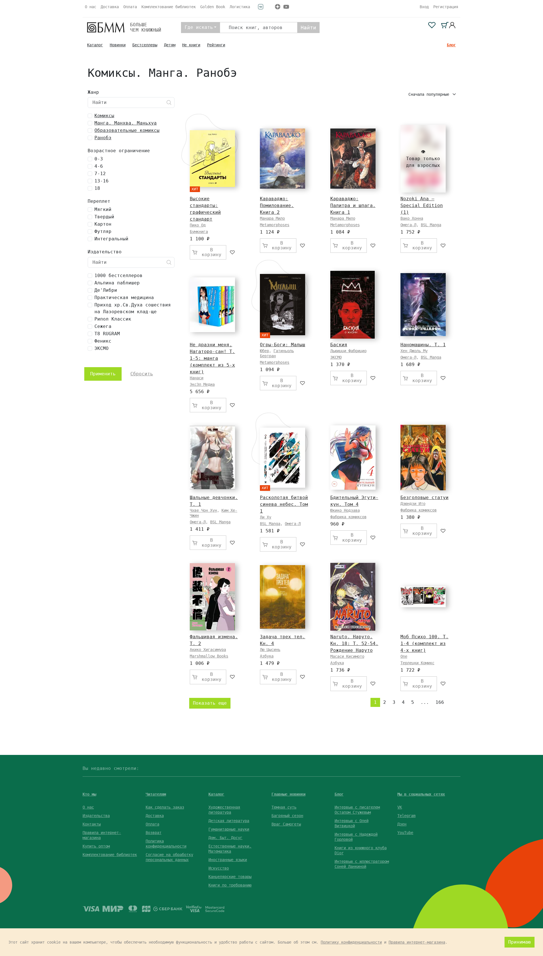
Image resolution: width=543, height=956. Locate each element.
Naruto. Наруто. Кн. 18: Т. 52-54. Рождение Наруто (354, 643)
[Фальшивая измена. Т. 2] (212, 596)
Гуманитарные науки (228, 829)
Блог (451, 45)
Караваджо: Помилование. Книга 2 (277, 205)
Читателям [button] (156, 794)
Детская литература (228, 820)
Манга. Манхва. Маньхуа (125, 123)
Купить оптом (96, 846)
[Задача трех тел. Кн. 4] (282, 597)
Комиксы (104, 115)
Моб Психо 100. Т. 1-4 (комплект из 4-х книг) (424, 643)
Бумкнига (199, 231)
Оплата (130, 7)
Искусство (218, 868)
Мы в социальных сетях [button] (421, 794)
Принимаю (519, 942)
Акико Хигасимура (208, 649)
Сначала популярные (429, 94)
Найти (308, 28)
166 (440, 702)
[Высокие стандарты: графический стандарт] (212, 158)
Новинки (118, 45)
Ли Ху (265, 517)
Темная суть (284, 807)
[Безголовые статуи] (423, 457)
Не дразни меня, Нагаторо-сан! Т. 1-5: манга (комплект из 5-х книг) (212, 358)
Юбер (264, 351)
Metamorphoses (274, 225)
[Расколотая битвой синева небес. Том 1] (282, 458)
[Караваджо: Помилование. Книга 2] (282, 159)
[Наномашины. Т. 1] (423, 304)
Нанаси (196, 378)
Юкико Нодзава (345, 510)
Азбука (266, 656)
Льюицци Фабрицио (348, 351)
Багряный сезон (287, 815)
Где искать (199, 27)
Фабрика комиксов (348, 517)
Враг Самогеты (286, 824)
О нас (90, 7)
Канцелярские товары (229, 876)
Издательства (96, 815)
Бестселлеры (144, 45)
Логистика (240, 7)
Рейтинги (216, 45)
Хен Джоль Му (414, 351)
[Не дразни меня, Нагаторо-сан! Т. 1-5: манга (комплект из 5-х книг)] (212, 304)
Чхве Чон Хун (203, 510)
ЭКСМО (336, 357)
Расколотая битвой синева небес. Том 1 (284, 504)
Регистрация (445, 7)
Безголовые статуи (424, 497)
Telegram (406, 815)
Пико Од (198, 225)
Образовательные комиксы (127, 130)
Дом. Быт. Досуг (225, 837)
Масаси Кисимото (347, 656)
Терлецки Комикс (417, 663)
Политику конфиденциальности (351, 942)
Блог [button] (339, 794)
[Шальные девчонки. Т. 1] (212, 457)
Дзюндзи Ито (412, 503)
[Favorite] (232, 252)
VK (399, 807)
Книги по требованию (229, 885)
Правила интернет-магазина (417, 942)
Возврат (153, 832)
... (425, 702)
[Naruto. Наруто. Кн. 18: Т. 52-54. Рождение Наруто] (352, 597)
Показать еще (210, 703)
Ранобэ (102, 137)
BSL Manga (431, 225)
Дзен (401, 824)
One (403, 656)
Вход (424, 7)
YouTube (405, 832)
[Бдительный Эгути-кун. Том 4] (353, 457)
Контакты (92, 824)
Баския (338, 344)
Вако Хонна (411, 218)
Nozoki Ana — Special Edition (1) (421, 205)
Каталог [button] (216, 794)
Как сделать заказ (165, 807)
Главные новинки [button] (288, 794)
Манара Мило (272, 218)
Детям (169, 45)
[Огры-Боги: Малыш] (282, 304)
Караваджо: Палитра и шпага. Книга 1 (353, 205)
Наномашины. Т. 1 (423, 344)
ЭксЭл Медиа (202, 384)
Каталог (95, 45)
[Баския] (352, 305)
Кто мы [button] (89, 794)
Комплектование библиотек (168, 7)
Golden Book (212, 7)
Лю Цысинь (270, 649)
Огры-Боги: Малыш (282, 344)
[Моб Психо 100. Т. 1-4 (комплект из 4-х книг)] (423, 596)
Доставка (110, 7)
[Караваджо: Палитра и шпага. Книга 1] (353, 159)
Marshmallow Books (209, 656)
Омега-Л (408, 225)
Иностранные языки (227, 859)
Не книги (191, 45)
